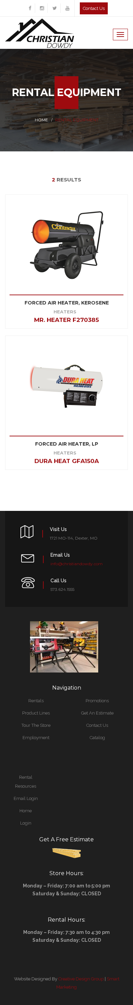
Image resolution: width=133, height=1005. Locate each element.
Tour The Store (35, 725)
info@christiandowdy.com (76, 563)
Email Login (26, 798)
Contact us (94, 8)
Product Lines (36, 713)
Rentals (36, 700)
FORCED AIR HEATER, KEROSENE (67, 303)
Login (25, 823)
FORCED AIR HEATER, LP (66, 444)
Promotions (97, 700)
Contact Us (97, 725)
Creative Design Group (81, 978)
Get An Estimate (97, 713)
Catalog (97, 737)
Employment (36, 737)
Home (41, 119)
